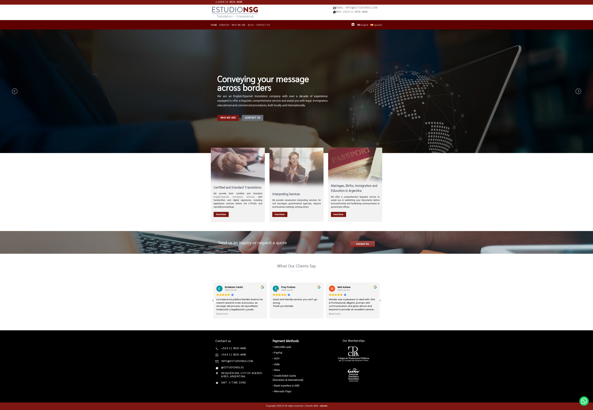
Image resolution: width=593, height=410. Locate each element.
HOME (214, 24)
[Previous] (14, 91)
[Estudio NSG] (235, 12)
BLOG (251, 24)
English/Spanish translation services (234, 197)
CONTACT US (263, 24)
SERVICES (224, 24)
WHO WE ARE (239, 24)
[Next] (578, 91)
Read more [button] (222, 314)
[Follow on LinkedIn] (353, 24)
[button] (379, 300)
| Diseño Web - (315, 405)
